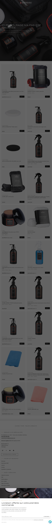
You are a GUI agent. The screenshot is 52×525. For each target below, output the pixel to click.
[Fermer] (49, 490)
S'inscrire (46, 516)
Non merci (4, 522)
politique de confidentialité (38, 519)
